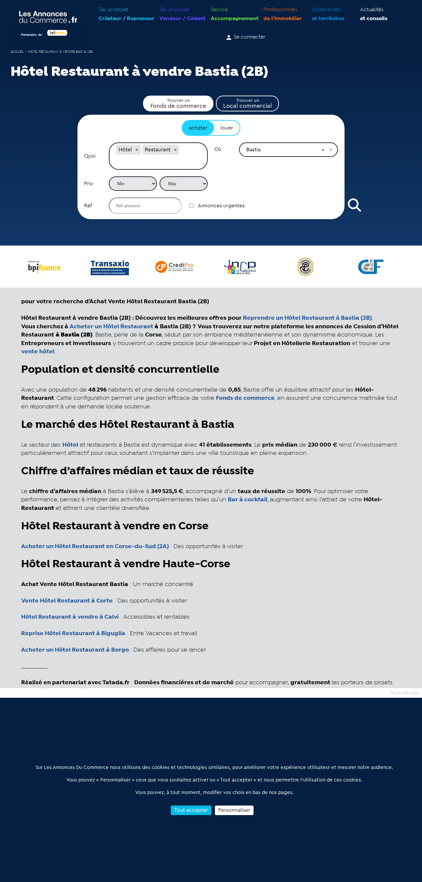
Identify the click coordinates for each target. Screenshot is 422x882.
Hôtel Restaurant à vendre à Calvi (70, 617)
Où (217, 149)
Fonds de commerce (245, 398)
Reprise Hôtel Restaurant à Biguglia (73, 633)
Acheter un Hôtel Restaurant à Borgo (75, 650)
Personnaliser (234, 810)
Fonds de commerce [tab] (178, 103)
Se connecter (249, 37)
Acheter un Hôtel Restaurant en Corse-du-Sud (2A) (95, 546)
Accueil (17, 52)
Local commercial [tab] (247, 103)
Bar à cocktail (247, 500)
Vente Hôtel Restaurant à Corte (67, 601)
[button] (137, 149)
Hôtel (70, 445)
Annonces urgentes (221, 205)
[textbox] (158, 163)
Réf (88, 205)
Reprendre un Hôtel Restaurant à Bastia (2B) (307, 318)
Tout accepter (191, 810)
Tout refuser (404, 692)
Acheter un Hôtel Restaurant (111, 327)
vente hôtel (37, 352)
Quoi (90, 156)
